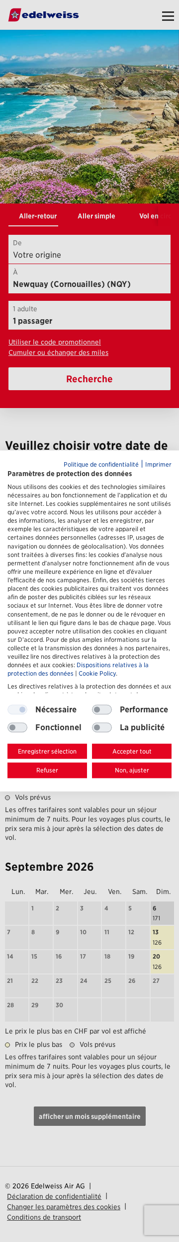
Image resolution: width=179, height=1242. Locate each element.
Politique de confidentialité (101, 464)
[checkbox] (102, 709)
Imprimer (158, 464)
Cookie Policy (97, 674)
